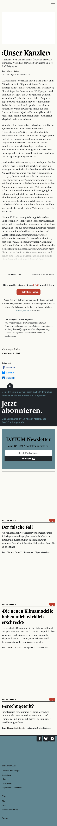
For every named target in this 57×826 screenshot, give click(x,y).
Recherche (9, 520)
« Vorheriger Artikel (11, 349)
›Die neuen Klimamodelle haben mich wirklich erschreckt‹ (27, 616)
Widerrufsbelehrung (10, 810)
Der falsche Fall (17, 527)
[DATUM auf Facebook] (39, 738)
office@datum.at (24, 310)
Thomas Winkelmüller (16, 728)
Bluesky (10, 372)
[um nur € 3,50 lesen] (52, 520)
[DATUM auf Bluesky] (46, 738)
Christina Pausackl (14, 552)
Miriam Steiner (13, 71)
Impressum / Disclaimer (11, 788)
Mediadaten (6, 775)
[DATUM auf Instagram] (52, 738)
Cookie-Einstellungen (11, 771)
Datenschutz (7, 783)
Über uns (5, 779)
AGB (4, 805)
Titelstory (9, 604)
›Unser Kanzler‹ (26, 52)
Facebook (10, 367)
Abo (3, 801)
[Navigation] (53, 5)
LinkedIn (10, 378)
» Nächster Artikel (11, 353)
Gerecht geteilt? (18, 706)
